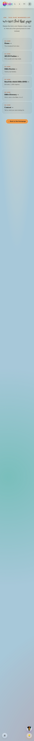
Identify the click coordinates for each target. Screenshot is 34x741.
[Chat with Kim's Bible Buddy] (29, 728)
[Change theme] (19, 4)
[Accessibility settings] (4, 735)
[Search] (15, 4)
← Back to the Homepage (17, 121)
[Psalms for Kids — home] (7, 4)
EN (24, 4)
